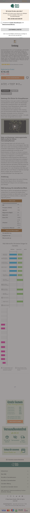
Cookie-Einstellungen (15, 22)
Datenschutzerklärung (8, 24)
